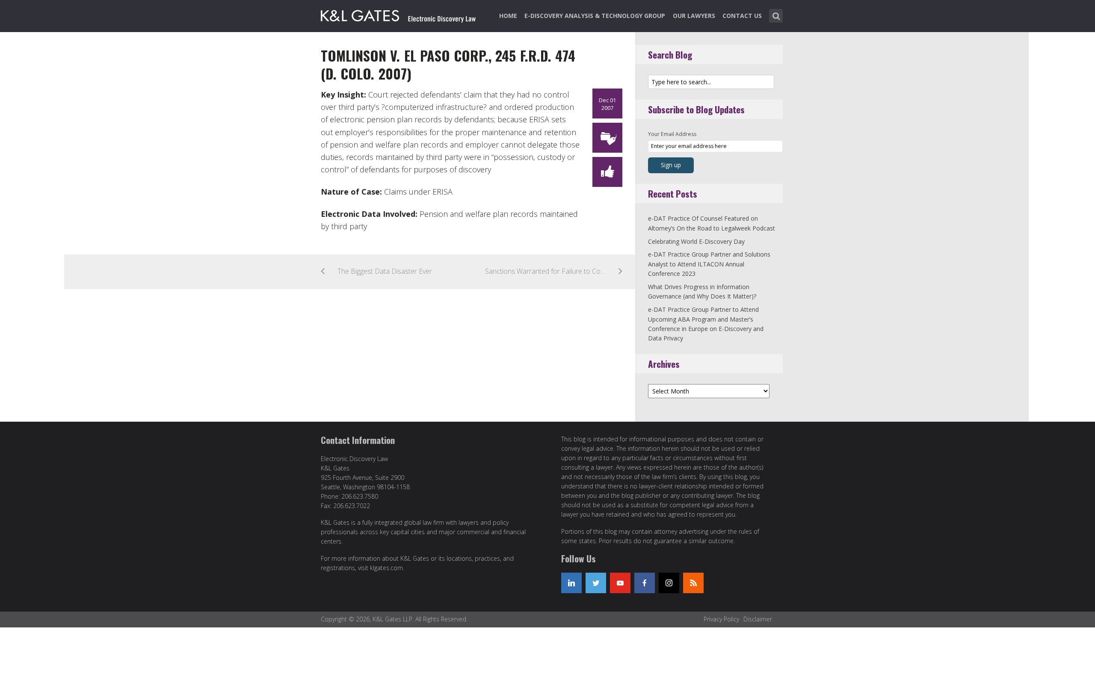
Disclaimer (757, 619)
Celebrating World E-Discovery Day (696, 241)
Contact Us (742, 16)
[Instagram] (669, 583)
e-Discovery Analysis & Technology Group (594, 16)
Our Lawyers (694, 16)
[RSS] (693, 583)
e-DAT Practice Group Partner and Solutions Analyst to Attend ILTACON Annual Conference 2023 (709, 264)
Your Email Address (672, 134)
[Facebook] (644, 583)
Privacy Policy (721, 619)
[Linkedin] (571, 583)
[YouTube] (620, 583)
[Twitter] (596, 583)
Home (508, 16)
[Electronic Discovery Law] (399, 14)
